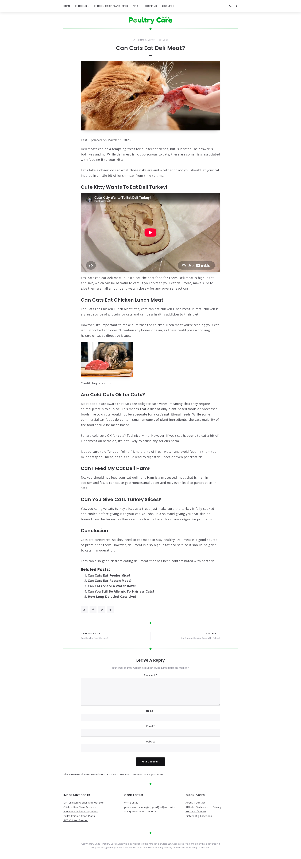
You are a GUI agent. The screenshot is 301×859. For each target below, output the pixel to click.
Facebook (206, 816)
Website (150, 741)
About (189, 802)
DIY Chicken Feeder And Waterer (83, 802)
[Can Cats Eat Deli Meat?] (150, 95)
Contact (200, 802)
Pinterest (191, 816)
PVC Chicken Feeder (75, 820)
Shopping (151, 6)
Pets (135, 6)
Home (66, 6)
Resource (167, 6)
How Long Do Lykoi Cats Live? (112, 596)
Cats (165, 39)
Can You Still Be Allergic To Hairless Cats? (121, 591)
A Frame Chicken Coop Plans (80, 811)
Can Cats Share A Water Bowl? (112, 586)
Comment (150, 675)
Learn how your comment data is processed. (138, 774)
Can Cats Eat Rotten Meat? (110, 580)
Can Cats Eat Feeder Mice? (109, 575)
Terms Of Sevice (196, 811)
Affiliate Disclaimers (198, 807)
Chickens (81, 6)
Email (150, 726)
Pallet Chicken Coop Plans (79, 816)
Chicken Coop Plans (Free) (111, 6)
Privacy (217, 807)
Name (150, 710)
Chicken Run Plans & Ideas (79, 807)
